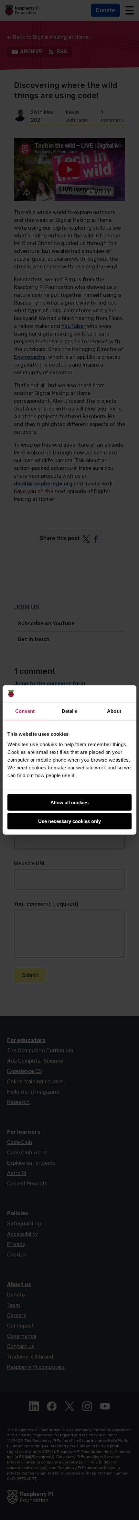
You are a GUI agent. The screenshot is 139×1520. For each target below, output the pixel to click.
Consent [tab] (25, 711)
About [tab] (114, 711)
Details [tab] (70, 711)
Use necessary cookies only (69, 821)
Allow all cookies (69, 802)
